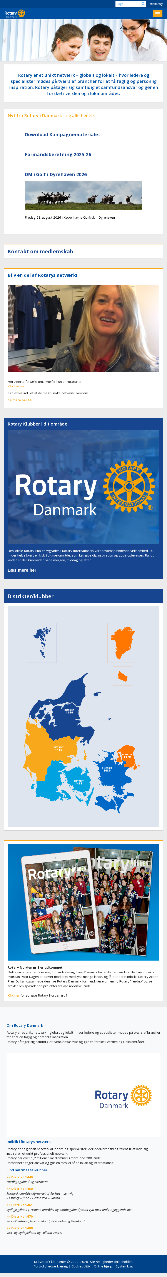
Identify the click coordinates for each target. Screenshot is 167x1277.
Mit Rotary (156, 4)
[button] (4, 41)
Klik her (14, 389)
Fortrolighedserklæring (51, 1269)
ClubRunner (57, 1264)
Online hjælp (103, 1269)
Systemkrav (125, 1269)
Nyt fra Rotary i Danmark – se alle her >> (51, 118)
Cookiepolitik (81, 1269)
